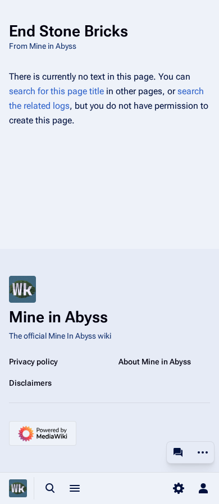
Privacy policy (33, 361)
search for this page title (56, 91)
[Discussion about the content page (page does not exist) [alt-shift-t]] (178, 452)
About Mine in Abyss (154, 361)
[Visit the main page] (18, 488)
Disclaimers (30, 382)
